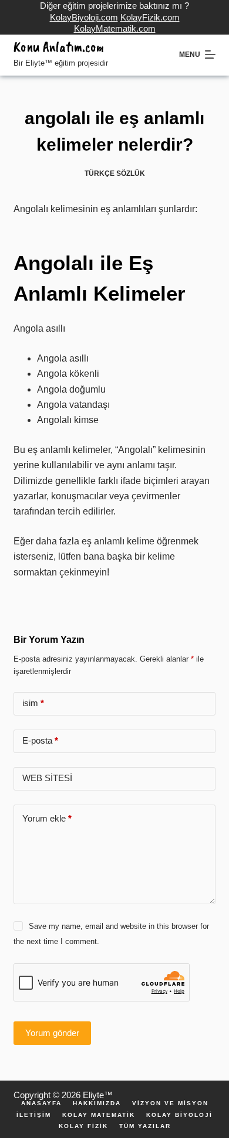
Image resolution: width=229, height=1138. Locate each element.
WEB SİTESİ (47, 778)
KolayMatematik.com (115, 28)
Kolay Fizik (83, 1126)
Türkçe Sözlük (115, 173)
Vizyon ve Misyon (170, 1103)
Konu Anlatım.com (59, 47)
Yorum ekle (47, 818)
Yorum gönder (52, 1033)
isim (33, 703)
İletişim (33, 1115)
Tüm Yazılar (145, 1126)
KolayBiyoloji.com (84, 17)
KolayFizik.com (150, 17)
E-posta (40, 740)
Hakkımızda (97, 1103)
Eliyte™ (98, 1095)
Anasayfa (41, 1103)
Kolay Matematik (98, 1115)
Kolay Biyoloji (179, 1115)
